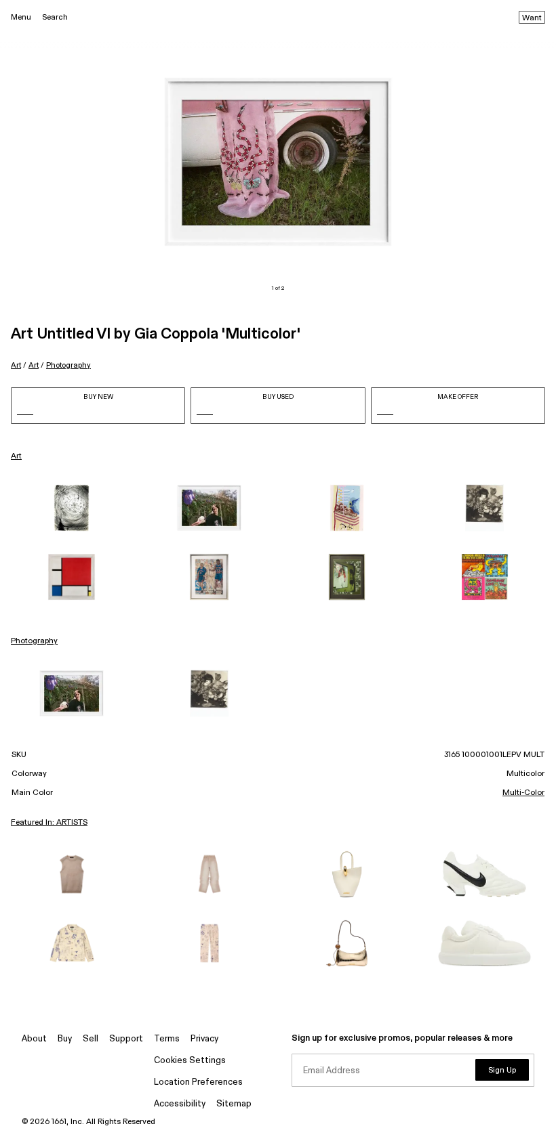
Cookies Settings (190, 1060)
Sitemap (234, 1104)
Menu (21, 17)
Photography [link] (34, 641)
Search (55, 17)
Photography (68, 365)
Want (532, 18)
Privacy (204, 1039)
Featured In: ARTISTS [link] (49, 823)
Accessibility (179, 1104)
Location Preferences (198, 1082)
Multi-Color (523, 793)
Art (16, 365)
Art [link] (16, 456)
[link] (71, 508)
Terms (167, 1039)
